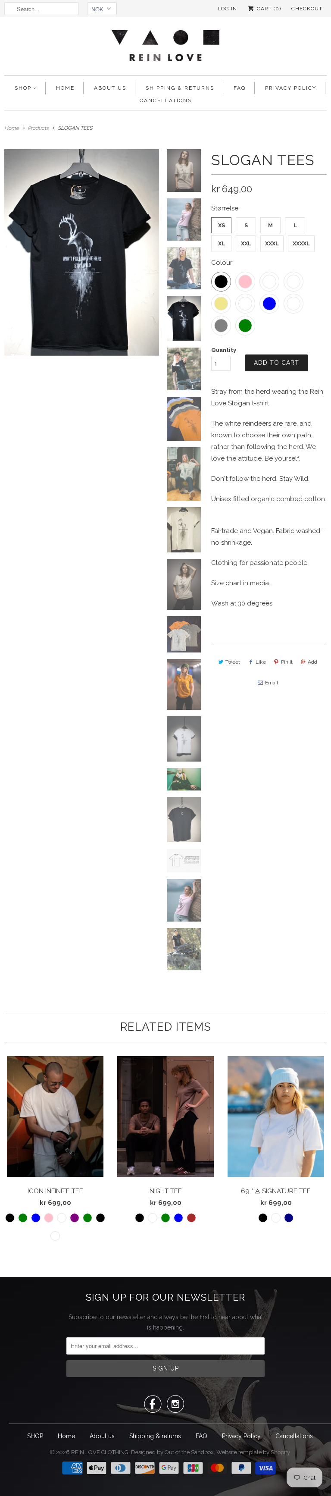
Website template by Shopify (253, 1452)
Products (38, 128)
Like (261, 662)
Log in (227, 9)
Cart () (268, 9)
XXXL (272, 243)
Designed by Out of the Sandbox (172, 1452)
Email (271, 683)
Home (65, 88)
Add (312, 662)
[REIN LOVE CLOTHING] (165, 48)
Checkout (306, 9)
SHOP (23, 88)
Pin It (287, 662)
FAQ (240, 88)
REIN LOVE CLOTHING (99, 1452)
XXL (246, 243)
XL (221, 243)
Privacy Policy (290, 88)
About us (110, 88)
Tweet (232, 662)
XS (221, 225)
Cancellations (166, 100)
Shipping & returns (180, 88)
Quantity (223, 350)
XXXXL (301, 243)
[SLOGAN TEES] (81, 252)
